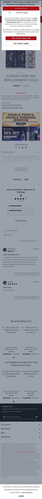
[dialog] (21, 249)
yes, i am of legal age (21, 38)
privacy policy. (27, 492)
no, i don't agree (21, 44)
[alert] (21, 491)
